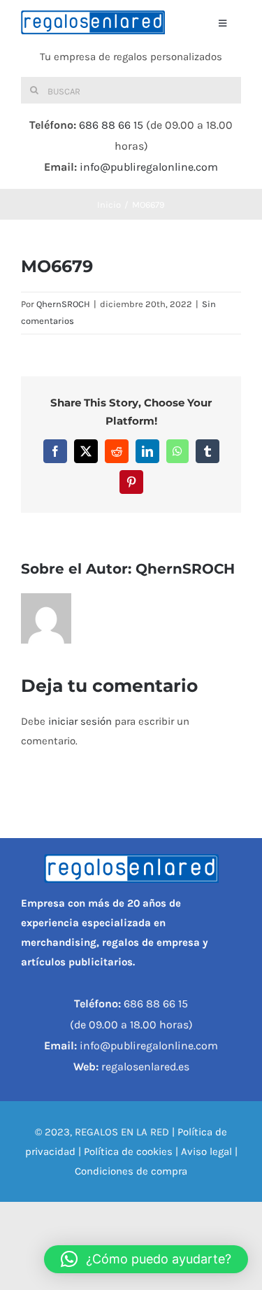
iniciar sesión (81, 721)
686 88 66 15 (111, 125)
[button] (146, 1259)
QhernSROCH (63, 304)
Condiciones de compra (131, 1171)
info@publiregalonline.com (149, 166)
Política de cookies (128, 1151)
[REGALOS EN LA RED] (93, 22)
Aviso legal (206, 1151)
